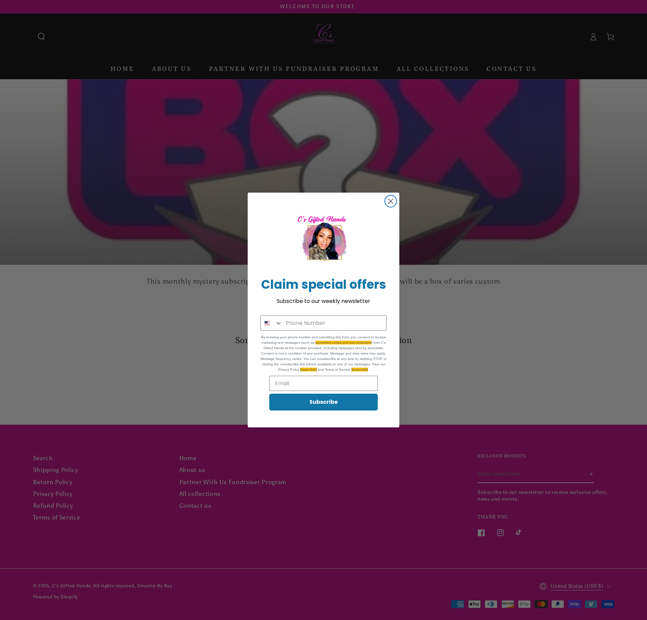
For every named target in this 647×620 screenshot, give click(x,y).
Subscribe (323, 402)
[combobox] (271, 323)
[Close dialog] (391, 201)
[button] (323, 240)
